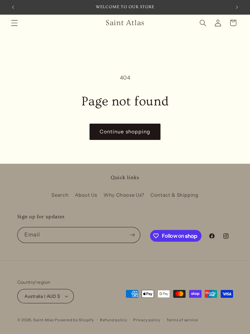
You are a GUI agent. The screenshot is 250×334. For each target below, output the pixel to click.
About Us (86, 195)
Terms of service (182, 320)
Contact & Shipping (174, 195)
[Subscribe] (132, 235)
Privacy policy (146, 320)
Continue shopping (125, 132)
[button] (14, 22)
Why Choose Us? (124, 195)
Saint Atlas (43, 320)
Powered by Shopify (74, 320)
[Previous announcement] (13, 7)
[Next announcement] (237, 7)
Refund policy (113, 320)
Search (59, 195)
